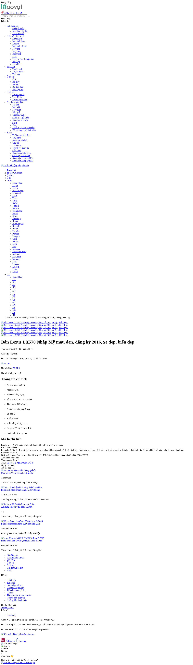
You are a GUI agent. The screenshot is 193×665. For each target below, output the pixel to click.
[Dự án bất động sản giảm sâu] (15, 165)
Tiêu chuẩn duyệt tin (16, 590)
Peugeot (16, 236)
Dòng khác (17, 277)
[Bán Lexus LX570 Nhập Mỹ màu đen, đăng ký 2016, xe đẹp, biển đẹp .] (34, 322)
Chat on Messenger (26, 662)
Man (14, 261)
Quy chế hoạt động (15, 587)
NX (14, 310)
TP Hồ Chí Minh (14, 173)
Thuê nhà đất (18, 33)
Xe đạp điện (17, 87)
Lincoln (15, 267)
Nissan (15, 241)
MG (14, 246)
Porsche (15, 231)
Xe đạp (15, 84)
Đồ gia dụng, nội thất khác (24, 130)
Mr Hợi (16, 368)
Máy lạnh (16, 110)
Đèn (14, 125)
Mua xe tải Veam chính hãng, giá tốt (17, 473)
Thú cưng (16, 138)
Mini (14, 244)
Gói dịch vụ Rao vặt (13, 13)
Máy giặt (16, 107)
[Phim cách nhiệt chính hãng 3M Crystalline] (21, 487)
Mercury (16, 249)
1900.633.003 (7, 607)
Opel (14, 239)
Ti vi (14, 56)
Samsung (16, 218)
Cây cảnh (16, 150)
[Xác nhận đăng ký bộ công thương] (17, 634)
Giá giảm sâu (18, 28)
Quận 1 (10, 175)
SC (13, 284)
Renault (15, 226)
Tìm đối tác (17, 97)
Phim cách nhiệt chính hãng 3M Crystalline (20, 490)
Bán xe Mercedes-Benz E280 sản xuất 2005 (20, 524)
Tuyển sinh (17, 69)
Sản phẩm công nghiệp (22, 158)
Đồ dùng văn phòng (21, 155)
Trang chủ (11, 170)
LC (13, 289)
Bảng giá (11, 582)
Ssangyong (17, 211)
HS (13, 295)
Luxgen (15, 264)
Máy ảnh (16, 49)
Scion (15, 216)
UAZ (14, 195)
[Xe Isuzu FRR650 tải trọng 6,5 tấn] (17, 504)
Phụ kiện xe (17, 89)
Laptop (15, 43)
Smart (15, 213)
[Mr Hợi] (5, 363)
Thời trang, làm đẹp (21, 135)
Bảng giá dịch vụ (14, 585)
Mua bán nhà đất (19, 31)
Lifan (14, 269)
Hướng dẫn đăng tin (16, 598)
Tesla (14, 201)
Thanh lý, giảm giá (20, 148)
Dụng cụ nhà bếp (20, 120)
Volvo (15, 188)
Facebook (11, 615)
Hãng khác (17, 183)
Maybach (16, 256)
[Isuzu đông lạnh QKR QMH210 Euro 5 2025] (22, 538)
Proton (15, 228)
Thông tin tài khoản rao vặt (19, 595)
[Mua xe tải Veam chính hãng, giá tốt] (18, 470)
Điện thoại (17, 38)
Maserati (16, 259)
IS (13, 292)
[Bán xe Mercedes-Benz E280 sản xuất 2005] (22, 521)
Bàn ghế (16, 112)
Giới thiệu (11, 580)
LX (8, 274)
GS (13, 300)
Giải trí (15, 143)
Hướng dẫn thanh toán (17, 600)
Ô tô (14, 79)
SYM (14, 203)
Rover (15, 221)
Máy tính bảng (18, 41)
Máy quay (16, 51)
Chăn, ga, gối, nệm (20, 117)
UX (14, 279)
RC (14, 287)
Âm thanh (16, 54)
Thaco (15, 198)
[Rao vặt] (11, 9)
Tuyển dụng (17, 71)
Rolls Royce (17, 223)
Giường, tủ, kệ (18, 115)
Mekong (16, 254)
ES (13, 307)
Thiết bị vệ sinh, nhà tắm (23, 127)
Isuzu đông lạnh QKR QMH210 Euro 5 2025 (21, 540)
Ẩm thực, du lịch (20, 140)
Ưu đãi (10, 592)
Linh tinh (16, 145)
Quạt (14, 122)
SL (13, 282)
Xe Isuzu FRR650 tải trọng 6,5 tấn (16, 507)
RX (14, 315)
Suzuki (15, 206)
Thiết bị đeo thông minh (23, 59)
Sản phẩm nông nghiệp (22, 160)
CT (13, 297)
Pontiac (15, 234)
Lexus (9, 180)
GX (14, 302)
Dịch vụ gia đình (19, 99)
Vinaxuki (16, 193)
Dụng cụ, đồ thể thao (21, 153)
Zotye (15, 185)
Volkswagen (17, 190)
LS (13, 312)
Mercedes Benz (19, 251)
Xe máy (15, 82)
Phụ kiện (16, 61)
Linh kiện (16, 64)
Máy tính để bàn (19, 46)
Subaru (15, 208)
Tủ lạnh (15, 104)
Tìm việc (16, 74)
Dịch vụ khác (18, 94)
